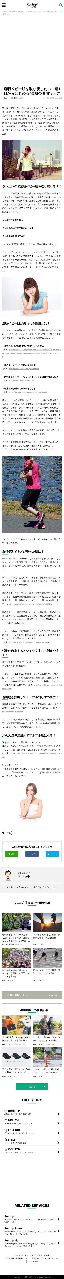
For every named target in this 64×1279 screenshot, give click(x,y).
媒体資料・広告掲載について (18, 1258)
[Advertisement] (32, 52)
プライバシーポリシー (50, 1258)
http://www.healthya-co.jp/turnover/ (24, 369)
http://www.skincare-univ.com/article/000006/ (28, 642)
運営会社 (35, 1258)
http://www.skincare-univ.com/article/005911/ (32, 604)
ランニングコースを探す (41, 1255)
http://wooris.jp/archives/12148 (21, 380)
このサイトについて (21, 1255)
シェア (33, 854)
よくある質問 (32, 1261)
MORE (54, 995)
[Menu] (4, 5)
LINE (13, 854)
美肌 (9, 833)
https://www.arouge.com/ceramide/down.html (28, 392)
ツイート (53, 854)
